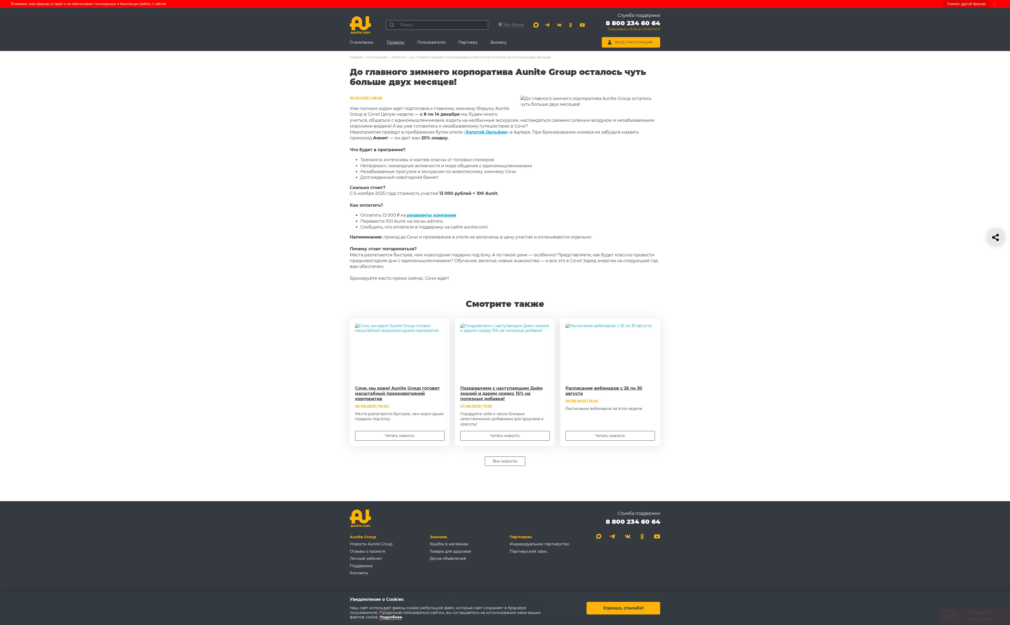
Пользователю (431, 42)
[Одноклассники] (570, 25)
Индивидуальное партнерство (539, 544)
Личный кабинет (366, 558)
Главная (356, 57)
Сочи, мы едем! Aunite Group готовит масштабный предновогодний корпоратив (397, 393)
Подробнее (391, 617)
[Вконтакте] (559, 25)
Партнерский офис (528, 551)
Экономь (438, 537)
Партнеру (468, 42)
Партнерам (521, 537)
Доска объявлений (448, 558)
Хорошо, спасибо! (623, 608)
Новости (399, 57)
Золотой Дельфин (486, 132)
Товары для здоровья (450, 551)
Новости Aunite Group (371, 544)
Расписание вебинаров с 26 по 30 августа (603, 391)
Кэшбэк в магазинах (449, 544)
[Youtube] (582, 25)
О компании (361, 42)
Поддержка (361, 565)
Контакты (359, 573)
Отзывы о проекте (367, 551)
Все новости (505, 461)
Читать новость (400, 435)
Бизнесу (499, 42)
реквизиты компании (431, 215)
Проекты (395, 42)
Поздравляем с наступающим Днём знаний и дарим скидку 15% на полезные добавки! (501, 393)
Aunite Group (363, 537)
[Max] (536, 25)
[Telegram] (547, 25)
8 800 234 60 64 (633, 521)
